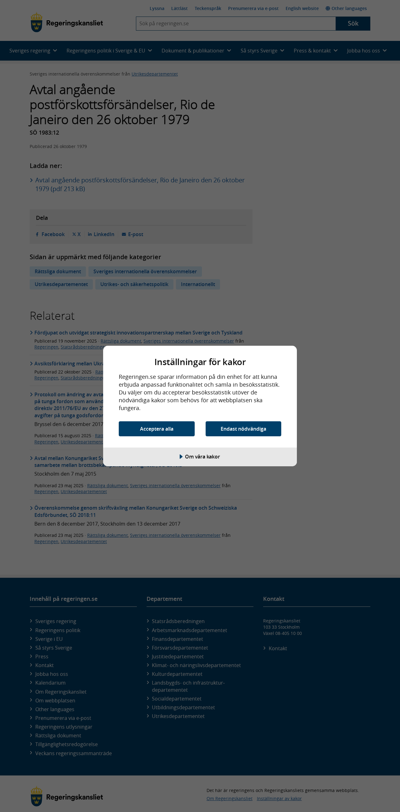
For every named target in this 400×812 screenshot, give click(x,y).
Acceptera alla (156, 428)
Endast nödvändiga (243, 428)
